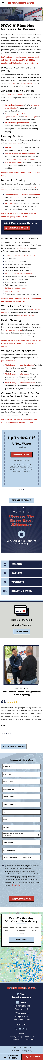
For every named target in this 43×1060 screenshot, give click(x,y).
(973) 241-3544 (27, 60)
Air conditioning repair (14, 105)
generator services (8, 360)
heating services (14, 143)
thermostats (11, 83)
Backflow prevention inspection (16, 288)
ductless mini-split (30, 117)
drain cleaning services (13, 330)
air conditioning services (14, 94)
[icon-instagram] (16, 1029)
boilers (33, 159)
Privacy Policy (16, 885)
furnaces (13, 159)
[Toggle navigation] (3, 3)
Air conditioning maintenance (17, 123)
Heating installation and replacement (20, 153)
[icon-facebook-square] (20, 1029)
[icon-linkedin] (26, 1029)
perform (23, 83)
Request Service (21, 899)
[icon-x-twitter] (23, 1029)
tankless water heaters (25, 316)
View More (21, 940)
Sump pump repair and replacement (18, 273)
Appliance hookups (12, 291)
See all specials (21, 500)
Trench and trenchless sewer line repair (20, 255)
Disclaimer (15, 1051)
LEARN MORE (21, 631)
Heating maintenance (13, 162)
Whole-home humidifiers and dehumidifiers (22, 194)
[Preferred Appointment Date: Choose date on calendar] (39, 835)
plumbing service (23, 248)
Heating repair (11, 147)
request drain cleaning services (21, 343)
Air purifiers (9, 203)
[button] (19, 489)
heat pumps (22, 159)
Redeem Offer (21, 454)
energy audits (32, 83)
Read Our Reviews (13, 746)
